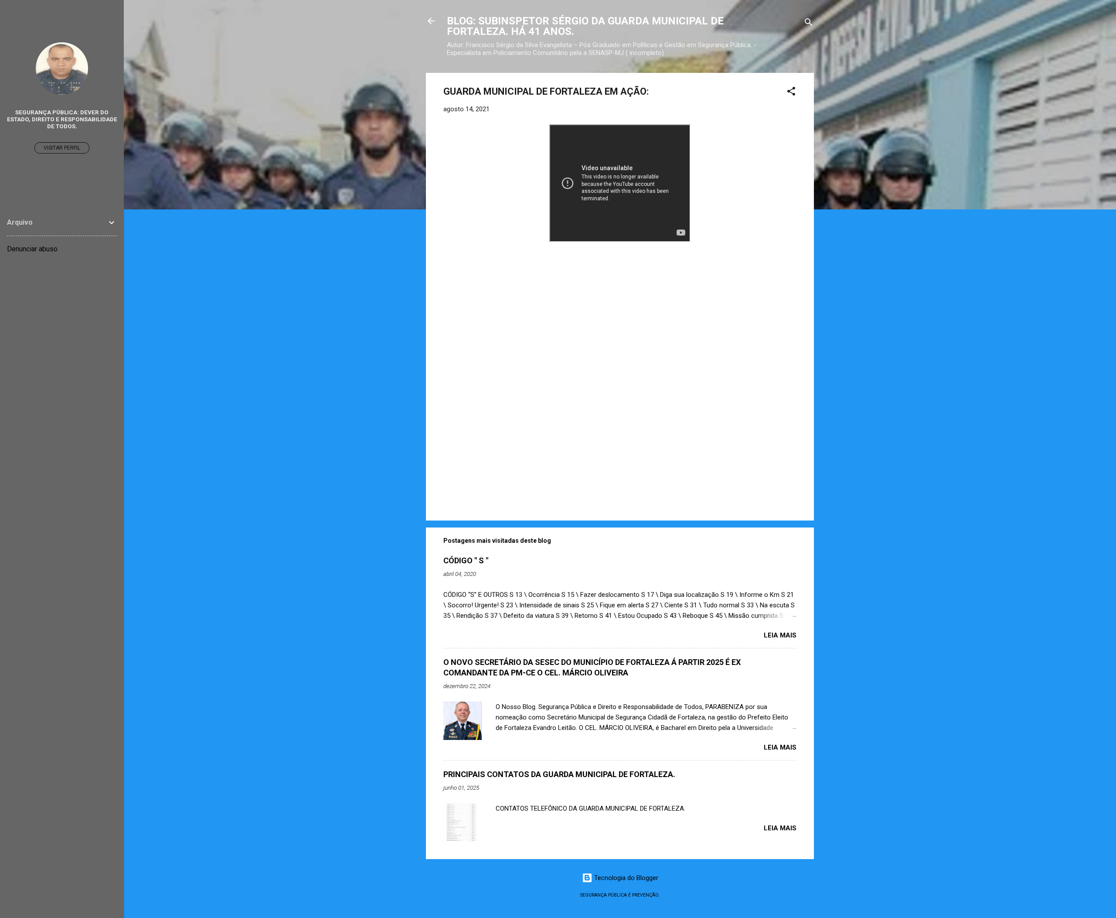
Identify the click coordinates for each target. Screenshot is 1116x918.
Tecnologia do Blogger (625, 878)
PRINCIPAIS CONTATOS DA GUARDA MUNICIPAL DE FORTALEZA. (559, 774)
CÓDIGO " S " (465, 560)
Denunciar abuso (32, 249)
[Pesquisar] (808, 23)
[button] (791, 92)
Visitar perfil (62, 148)
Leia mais (780, 635)
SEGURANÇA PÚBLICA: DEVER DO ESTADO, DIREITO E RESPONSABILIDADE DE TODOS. (62, 119)
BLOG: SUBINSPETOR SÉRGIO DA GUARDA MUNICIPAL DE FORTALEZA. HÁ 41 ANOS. (585, 26)
